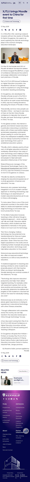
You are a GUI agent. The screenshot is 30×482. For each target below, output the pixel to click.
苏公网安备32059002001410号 (23, 476)
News (4, 447)
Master (18, 410)
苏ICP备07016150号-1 (17, 476)
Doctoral (18, 413)
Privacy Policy (10, 472)
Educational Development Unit (11, 168)
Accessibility (20, 472)
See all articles (23, 371)
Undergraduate (20, 407)
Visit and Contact (8, 450)
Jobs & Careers (7, 444)
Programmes (6, 407)
